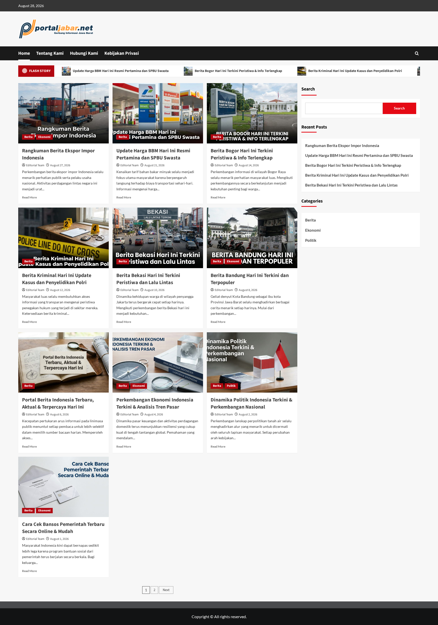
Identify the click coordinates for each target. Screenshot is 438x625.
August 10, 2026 (154, 290)
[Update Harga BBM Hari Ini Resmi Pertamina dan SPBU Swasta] (158, 113)
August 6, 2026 (59, 414)
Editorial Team (35, 165)
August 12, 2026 (60, 290)
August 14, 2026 (249, 165)
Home (24, 53)
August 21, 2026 (154, 165)
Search (308, 89)
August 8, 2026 (248, 290)
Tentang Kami (50, 53)
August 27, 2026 (60, 165)
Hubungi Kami (84, 53)
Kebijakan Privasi (121, 53)
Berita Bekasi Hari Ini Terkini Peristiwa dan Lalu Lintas (148, 279)
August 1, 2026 (59, 539)
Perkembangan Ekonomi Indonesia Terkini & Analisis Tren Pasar (154, 403)
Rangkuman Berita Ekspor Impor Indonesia (342, 145)
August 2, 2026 (248, 414)
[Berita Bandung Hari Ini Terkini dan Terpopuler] (252, 238)
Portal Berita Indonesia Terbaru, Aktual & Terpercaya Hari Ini (58, 403)
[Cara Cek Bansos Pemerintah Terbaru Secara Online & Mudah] (63, 487)
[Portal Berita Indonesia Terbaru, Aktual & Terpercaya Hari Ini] (63, 362)
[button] (417, 53)
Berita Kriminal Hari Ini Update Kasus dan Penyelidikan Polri (334, 70)
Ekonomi (44, 137)
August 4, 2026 (153, 414)
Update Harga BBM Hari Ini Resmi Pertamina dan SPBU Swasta (99, 70)
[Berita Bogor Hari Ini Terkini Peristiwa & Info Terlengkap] (252, 113)
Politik (231, 386)
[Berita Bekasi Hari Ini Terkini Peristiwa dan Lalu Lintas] (158, 238)
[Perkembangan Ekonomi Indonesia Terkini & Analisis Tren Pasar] (158, 362)
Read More (29, 197)
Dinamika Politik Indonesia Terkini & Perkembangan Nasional (251, 403)
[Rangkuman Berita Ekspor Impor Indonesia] (63, 113)
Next (166, 590)
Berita (28, 137)
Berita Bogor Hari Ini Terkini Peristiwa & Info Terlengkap (217, 70)
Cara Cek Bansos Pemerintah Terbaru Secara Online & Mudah (63, 528)
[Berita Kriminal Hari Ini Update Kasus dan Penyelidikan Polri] (63, 238)
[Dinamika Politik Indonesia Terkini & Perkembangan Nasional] (252, 362)
